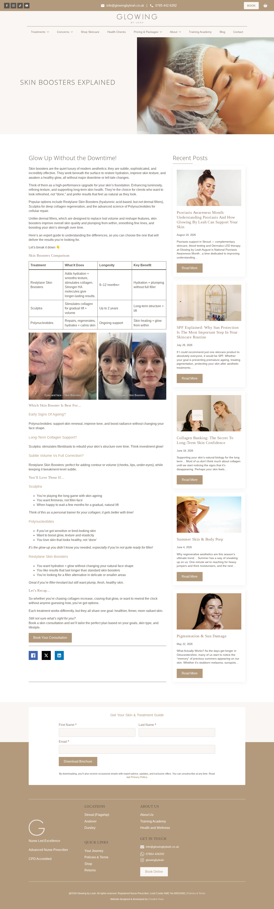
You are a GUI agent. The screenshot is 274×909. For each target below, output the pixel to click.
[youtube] (26, 5)
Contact (238, 31)
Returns (90, 870)
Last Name (147, 724)
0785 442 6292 (166, 5)
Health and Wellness (155, 827)
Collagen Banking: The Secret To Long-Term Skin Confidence (205, 440)
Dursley (89, 827)
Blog (222, 31)
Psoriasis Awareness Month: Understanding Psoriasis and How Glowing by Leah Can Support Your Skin (207, 219)
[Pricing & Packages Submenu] (162, 31)
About (173, 31)
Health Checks (116, 31)
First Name (67, 724)
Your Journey (93, 851)
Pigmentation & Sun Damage (201, 636)
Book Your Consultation (50, 637)
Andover (90, 821)
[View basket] (265, 5)
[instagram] (13, 5)
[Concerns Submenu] (73, 31)
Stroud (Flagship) (96, 814)
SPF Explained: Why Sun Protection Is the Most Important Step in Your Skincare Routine (207, 332)
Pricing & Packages (146, 31)
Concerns (63, 31)
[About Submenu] (181, 31)
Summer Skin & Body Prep (200, 539)
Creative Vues (156, 899)
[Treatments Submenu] (49, 31)
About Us (146, 814)
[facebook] (7, 5)
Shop (88, 864)
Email (64, 741)
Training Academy (200, 31)
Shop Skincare (90, 31)
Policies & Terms (96, 857)
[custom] (20, 5)
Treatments (38, 31)
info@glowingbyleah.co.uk (125, 5)
